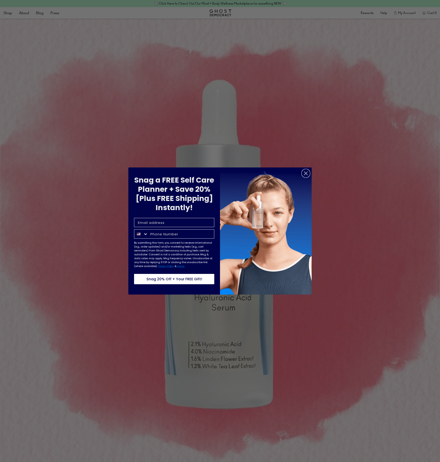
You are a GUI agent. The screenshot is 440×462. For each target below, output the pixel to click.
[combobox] (141, 234)
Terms (180, 266)
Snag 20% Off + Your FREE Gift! (174, 279)
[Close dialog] (306, 173)
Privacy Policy (166, 266)
